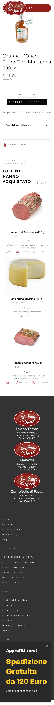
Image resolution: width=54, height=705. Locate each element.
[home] (15, 8)
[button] (34, 8)
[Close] (46, 646)
